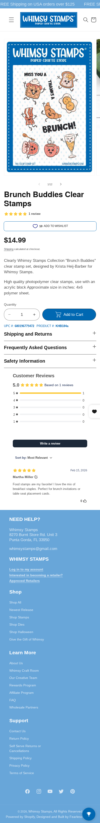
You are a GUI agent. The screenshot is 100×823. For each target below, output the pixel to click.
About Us (16, 663)
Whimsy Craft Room (24, 670)
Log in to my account (26, 569)
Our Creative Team (23, 678)
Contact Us (17, 731)
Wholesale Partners (23, 707)
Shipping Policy (20, 758)
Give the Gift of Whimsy (26, 639)
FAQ (12, 700)
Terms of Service (21, 773)
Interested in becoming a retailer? (36, 575)
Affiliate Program (21, 693)
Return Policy (19, 738)
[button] (11, 19)
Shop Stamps (19, 617)
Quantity (10, 304)
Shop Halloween (21, 632)
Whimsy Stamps (40, 811)
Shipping (8, 249)
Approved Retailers (24, 581)
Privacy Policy (19, 765)
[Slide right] (61, 184)
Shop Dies (16, 624)
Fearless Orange (82, 817)
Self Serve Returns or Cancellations (25, 748)
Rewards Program (22, 685)
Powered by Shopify (20, 817)
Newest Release (21, 610)
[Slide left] (39, 184)
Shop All (15, 602)
